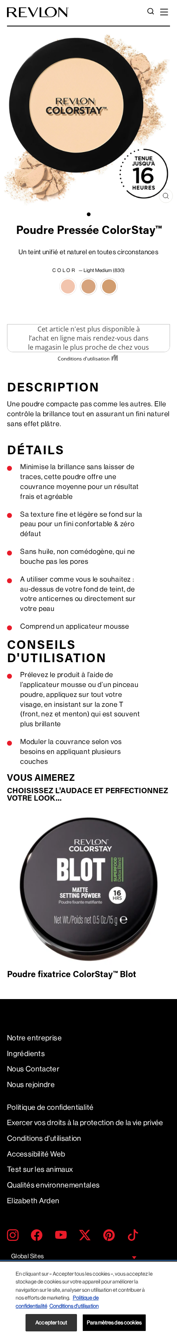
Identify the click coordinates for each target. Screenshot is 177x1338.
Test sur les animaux (40, 1169)
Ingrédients (26, 1053)
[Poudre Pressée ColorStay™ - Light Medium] (68, 286)
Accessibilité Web (36, 1154)
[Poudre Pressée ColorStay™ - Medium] (88, 286)
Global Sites (27, 1256)
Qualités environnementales (53, 1185)
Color (88, 270)
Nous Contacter (33, 1069)
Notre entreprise (34, 1038)
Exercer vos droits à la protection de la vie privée (85, 1123)
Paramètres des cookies (114, 1322)
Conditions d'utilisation (44, 1138)
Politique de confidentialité (50, 1107)
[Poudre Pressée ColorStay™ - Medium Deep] (109, 286)
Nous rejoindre (31, 1084)
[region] (88, 1300)
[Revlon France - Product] (38, 12)
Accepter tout (51, 1322)
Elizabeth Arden (33, 1201)
